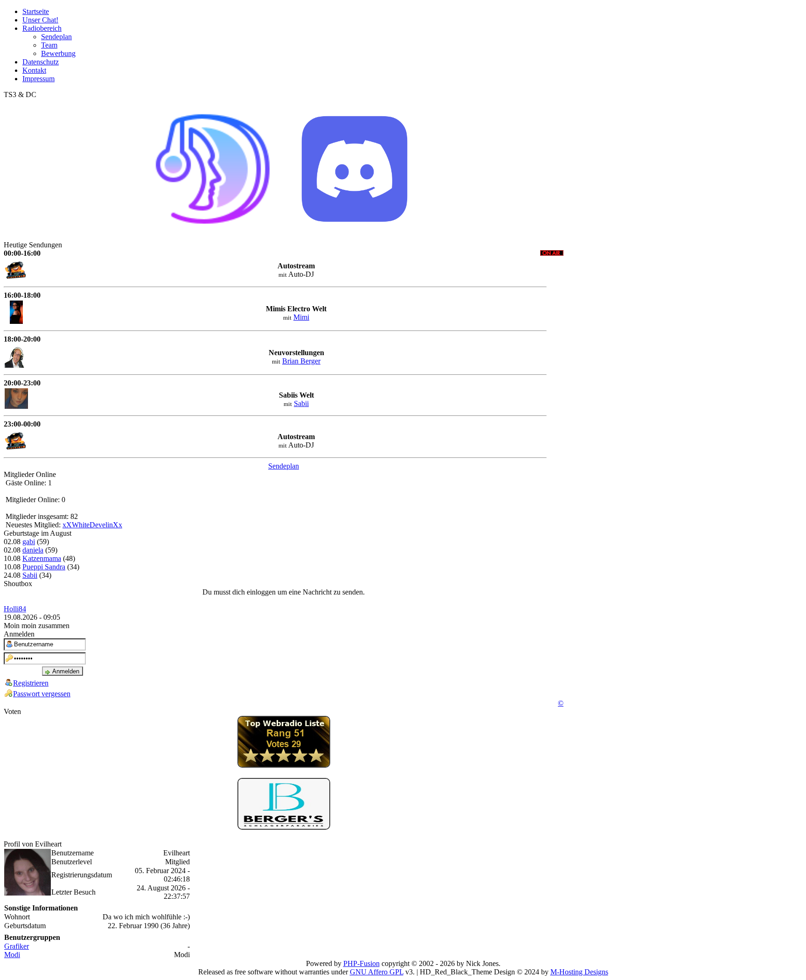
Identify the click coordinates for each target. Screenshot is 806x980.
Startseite (35, 11)
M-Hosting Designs (579, 972)
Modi (12, 955)
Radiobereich (42, 28)
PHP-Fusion (361, 963)
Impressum (38, 79)
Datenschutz (40, 62)
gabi (28, 542)
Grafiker (16, 946)
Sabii (301, 403)
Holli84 (15, 609)
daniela (32, 550)
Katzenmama (41, 558)
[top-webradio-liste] (283, 765)
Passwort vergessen (41, 694)
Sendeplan (56, 37)
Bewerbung (58, 53)
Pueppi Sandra (43, 567)
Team (49, 45)
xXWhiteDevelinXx (92, 525)
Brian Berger (301, 361)
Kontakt (34, 70)
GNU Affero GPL (376, 972)
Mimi (301, 317)
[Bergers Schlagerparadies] (283, 827)
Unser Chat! (40, 20)
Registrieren (31, 683)
